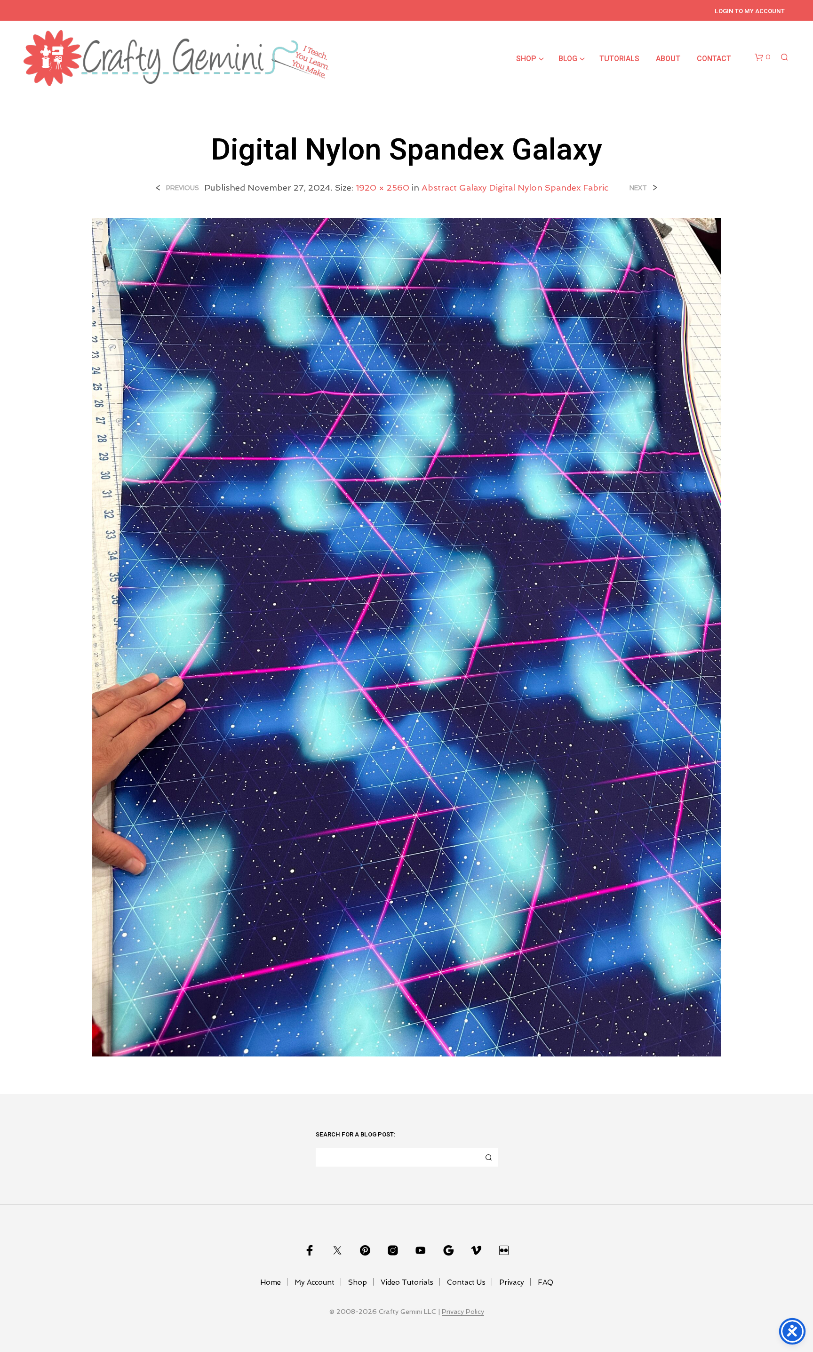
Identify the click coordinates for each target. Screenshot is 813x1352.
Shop (526, 58)
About (668, 58)
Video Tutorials (407, 1282)
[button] (763, 57)
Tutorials (619, 58)
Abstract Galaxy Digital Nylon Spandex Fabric (515, 187)
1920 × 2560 (382, 187)
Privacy (511, 1282)
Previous (182, 188)
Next (638, 188)
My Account (315, 1282)
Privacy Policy (463, 1311)
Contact (714, 58)
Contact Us (466, 1282)
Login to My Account (750, 11)
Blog (567, 58)
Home (270, 1282)
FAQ (545, 1282)
